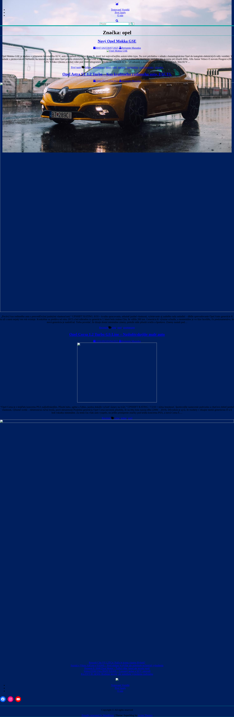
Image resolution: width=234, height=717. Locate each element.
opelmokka (132, 67)
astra (114, 327)
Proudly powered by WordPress (98, 715)
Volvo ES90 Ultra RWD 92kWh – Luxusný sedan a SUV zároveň (117, 671)
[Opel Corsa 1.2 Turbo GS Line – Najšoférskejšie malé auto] (117, 401)
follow (88, 67)
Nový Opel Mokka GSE (117, 41)
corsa (117, 418)
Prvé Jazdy (120, 12)
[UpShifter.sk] (117, 4)
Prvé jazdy (76, 67)
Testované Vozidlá (120, 9)
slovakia (159, 67)
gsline (124, 418)
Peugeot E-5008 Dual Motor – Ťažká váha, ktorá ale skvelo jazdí (117, 668)
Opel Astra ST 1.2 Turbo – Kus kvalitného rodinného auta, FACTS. (117, 74)
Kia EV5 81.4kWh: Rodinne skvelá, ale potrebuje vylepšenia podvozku (117, 674)
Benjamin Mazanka (131, 48)
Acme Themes (145, 715)
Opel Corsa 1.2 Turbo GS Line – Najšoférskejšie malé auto (117, 334)
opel (114, 67)
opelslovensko (146, 67)
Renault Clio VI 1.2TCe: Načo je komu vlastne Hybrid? (117, 662)
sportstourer (129, 327)
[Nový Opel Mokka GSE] (117, 50)
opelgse (122, 67)
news (108, 67)
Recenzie (103, 327)
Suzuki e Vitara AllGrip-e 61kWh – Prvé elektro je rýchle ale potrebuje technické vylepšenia (117, 665)
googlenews (98, 67)
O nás (120, 15)
